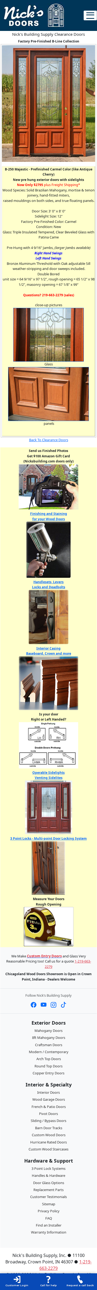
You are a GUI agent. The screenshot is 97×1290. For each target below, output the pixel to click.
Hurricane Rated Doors (48, 1142)
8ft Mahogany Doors (48, 1037)
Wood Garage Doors (48, 1099)
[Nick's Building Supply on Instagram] (53, 1004)
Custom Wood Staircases (48, 1149)
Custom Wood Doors (48, 1134)
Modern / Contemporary (48, 1051)
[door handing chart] (48, 744)
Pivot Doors (48, 1113)
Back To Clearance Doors (48, 439)
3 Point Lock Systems (48, 1168)
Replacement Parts (48, 1189)
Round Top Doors (48, 1066)
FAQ (48, 1218)
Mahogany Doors (48, 1030)
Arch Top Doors (48, 1058)
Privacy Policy (49, 1211)
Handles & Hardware (48, 1175)
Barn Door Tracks (48, 1127)
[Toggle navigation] (90, 15)
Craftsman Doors (48, 1044)
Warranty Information (48, 1232)
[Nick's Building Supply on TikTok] (63, 1004)
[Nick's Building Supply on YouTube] (43, 1004)
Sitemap (48, 1204)
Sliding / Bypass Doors (48, 1120)
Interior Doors (48, 1092)
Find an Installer (48, 1225)
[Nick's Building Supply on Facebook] (33, 1004)
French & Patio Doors (49, 1106)
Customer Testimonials (48, 1196)
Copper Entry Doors (48, 1073)
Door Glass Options (48, 1182)
